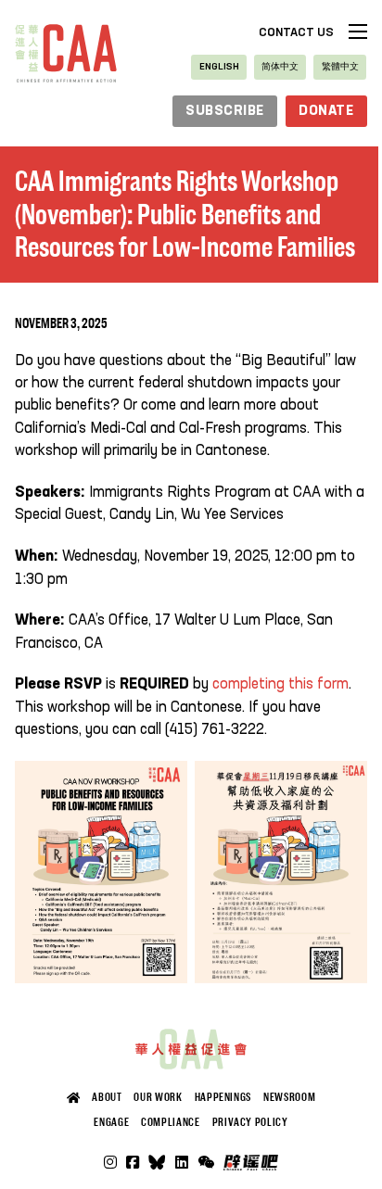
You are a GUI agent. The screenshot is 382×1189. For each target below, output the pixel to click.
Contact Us (296, 33)
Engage (111, 1122)
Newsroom (289, 1097)
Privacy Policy (250, 1122)
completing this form (280, 684)
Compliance (170, 1122)
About (106, 1097)
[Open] (205, 1162)
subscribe (224, 111)
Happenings (223, 1097)
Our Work (158, 1097)
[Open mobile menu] (358, 31)
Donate (326, 111)
